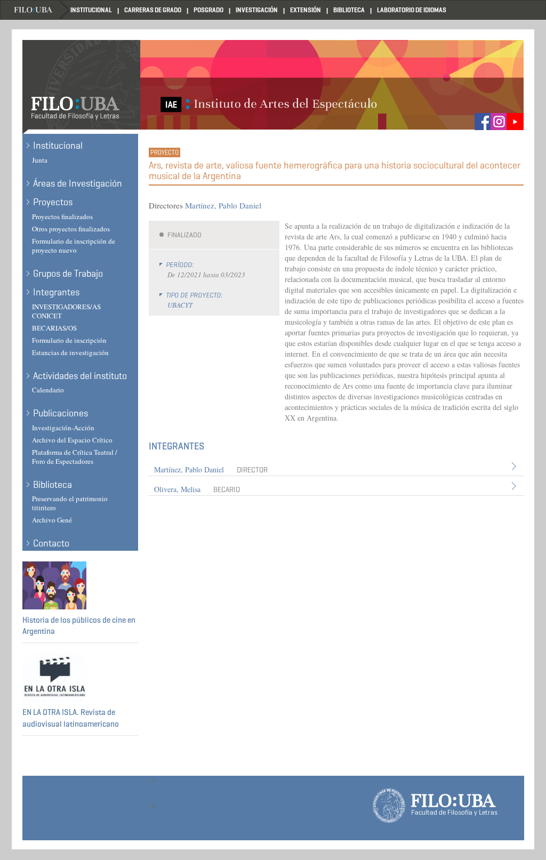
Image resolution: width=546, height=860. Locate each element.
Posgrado (208, 10)
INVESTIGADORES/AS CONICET (66, 311)
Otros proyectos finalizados (71, 229)
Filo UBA (41, 10)
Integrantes (56, 292)
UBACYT (179, 305)
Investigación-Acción (63, 427)
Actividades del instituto (80, 376)
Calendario (48, 390)
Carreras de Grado (152, 10)
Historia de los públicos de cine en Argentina (78, 625)
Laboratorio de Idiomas (411, 10)
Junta (39, 160)
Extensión (305, 10)
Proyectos (53, 202)
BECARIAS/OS (54, 328)
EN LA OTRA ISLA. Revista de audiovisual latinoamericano (70, 718)
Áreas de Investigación (77, 183)
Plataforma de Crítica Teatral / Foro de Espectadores (74, 456)
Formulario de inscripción (69, 340)
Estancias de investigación (70, 352)
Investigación (257, 10)
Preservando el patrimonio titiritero (70, 503)
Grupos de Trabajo (68, 273)
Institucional (91, 10)
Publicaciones (60, 413)
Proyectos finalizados (62, 216)
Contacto (51, 543)
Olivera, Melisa (177, 489)
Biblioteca (349, 10)
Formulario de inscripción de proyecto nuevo (73, 245)
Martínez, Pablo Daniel (223, 205)
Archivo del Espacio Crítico (72, 440)
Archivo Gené (52, 520)
